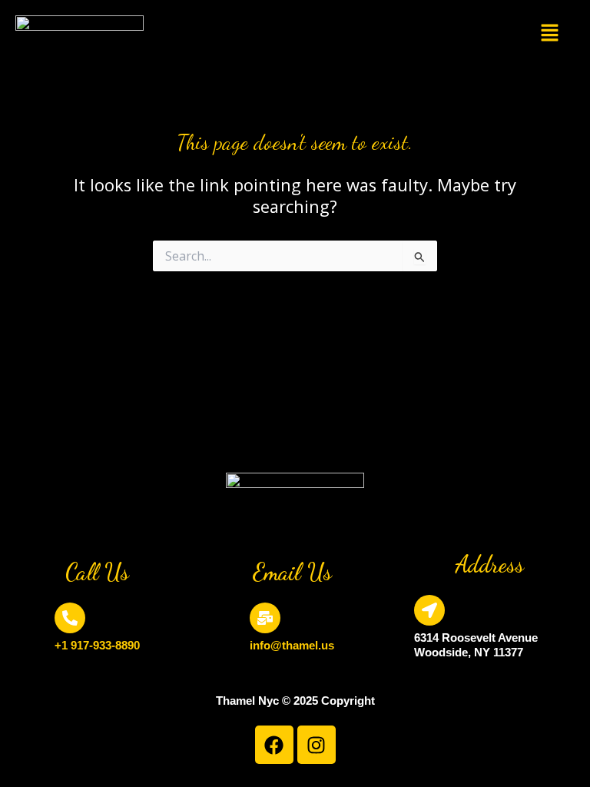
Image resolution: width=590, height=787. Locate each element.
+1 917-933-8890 (97, 645)
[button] (549, 33)
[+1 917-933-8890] (70, 618)
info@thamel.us (292, 645)
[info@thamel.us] (265, 618)
